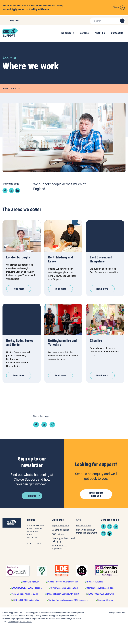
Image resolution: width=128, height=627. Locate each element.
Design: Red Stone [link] (117, 612)
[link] (5, 192)
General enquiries (60, 530)
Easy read (14, 20)
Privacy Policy (26, 621)
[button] (67, 35)
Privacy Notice (83, 525)
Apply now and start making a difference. (31, 9)
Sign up (32, 495)
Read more (18, 288)
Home (5, 88)
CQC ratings (58, 534)
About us (15, 88)
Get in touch (13, 621)
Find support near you (96, 494)
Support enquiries (60, 525)
